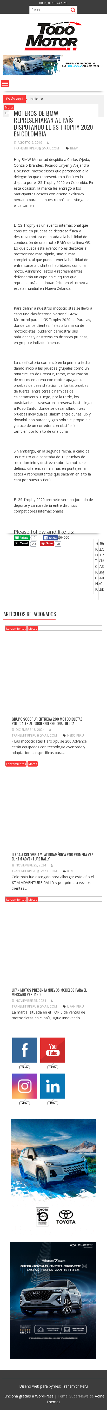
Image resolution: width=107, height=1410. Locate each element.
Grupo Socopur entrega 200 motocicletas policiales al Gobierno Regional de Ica (47, 721)
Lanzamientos (16, 628)
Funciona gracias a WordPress (28, 1396)
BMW (74, 148)
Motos (9, 107)
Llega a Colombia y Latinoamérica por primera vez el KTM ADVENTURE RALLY (52, 857)
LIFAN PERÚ (75, 1006)
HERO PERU (75, 735)
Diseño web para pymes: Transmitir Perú (53, 1386)
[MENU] (5, 83)
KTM (70, 871)
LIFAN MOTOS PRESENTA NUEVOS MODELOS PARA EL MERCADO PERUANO (49, 992)
